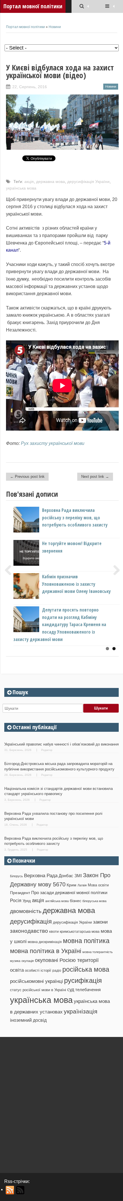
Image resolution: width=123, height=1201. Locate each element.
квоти (54, 931)
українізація (80, 1011)
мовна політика (86, 940)
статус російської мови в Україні (38, 990)
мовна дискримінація (45, 942)
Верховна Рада (40, 875)
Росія (15, 900)
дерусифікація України (88, 181)
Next (114, 570)
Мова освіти (98, 885)
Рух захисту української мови (52, 443)
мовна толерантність (97, 952)
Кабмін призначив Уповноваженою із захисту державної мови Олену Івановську (76, 583)
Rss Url (10, 1190)
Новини (55, 27)
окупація (27, 961)
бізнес (75, 900)
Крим (71, 885)
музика (15, 961)
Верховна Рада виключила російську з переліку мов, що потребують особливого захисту (75, 517)
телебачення (88, 989)
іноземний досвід (28, 1020)
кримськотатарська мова (80, 931)
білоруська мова (94, 901)
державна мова (50, 181)
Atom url (20, 1190)
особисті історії (38, 970)
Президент (20, 892)
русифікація (83, 980)
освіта (17, 970)
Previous (10, 570)
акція (29, 181)
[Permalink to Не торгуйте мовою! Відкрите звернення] (35, 564)
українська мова (21, 188)
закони (100, 922)
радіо (56, 971)
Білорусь (16, 876)
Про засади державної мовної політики (69, 892)
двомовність (25, 911)
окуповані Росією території (67, 960)
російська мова (85, 969)
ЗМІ (78, 875)
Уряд (27, 901)
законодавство (29, 931)
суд (70, 989)
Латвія (82, 885)
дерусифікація (31, 921)
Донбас (66, 875)
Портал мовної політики (25, 27)
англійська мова (57, 901)
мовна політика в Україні (45, 951)
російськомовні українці (36, 981)
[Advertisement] (61, 1102)
